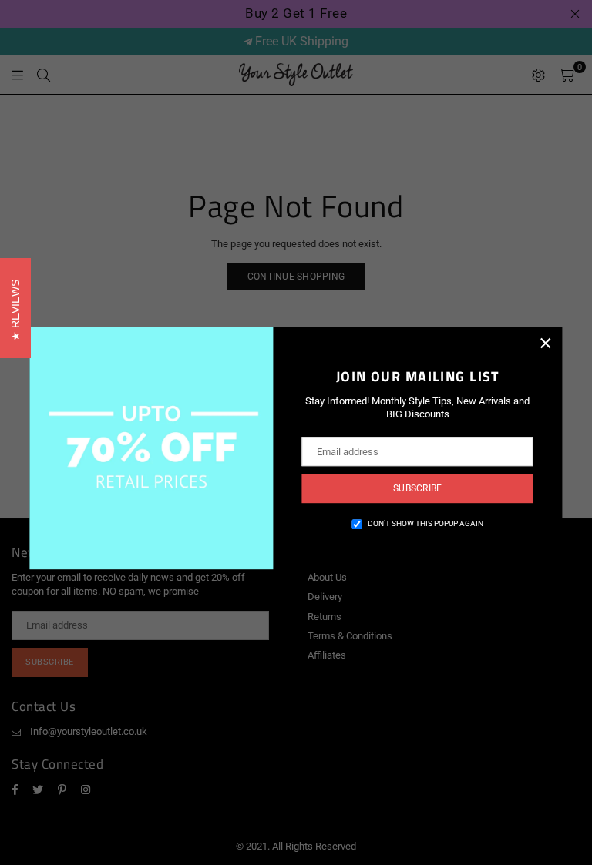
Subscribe (417, 488)
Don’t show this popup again (425, 523)
